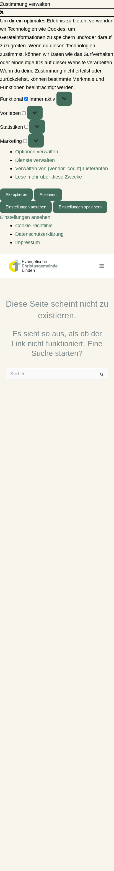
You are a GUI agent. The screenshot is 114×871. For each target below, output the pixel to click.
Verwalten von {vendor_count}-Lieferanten (61, 168)
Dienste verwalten (35, 160)
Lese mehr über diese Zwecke (48, 177)
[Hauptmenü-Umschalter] (101, 265)
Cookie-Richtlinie (34, 225)
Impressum (27, 242)
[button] (57, 12)
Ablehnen (48, 194)
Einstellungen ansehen (26, 207)
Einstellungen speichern (80, 207)
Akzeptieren (16, 194)
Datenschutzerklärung (39, 234)
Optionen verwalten (36, 151)
